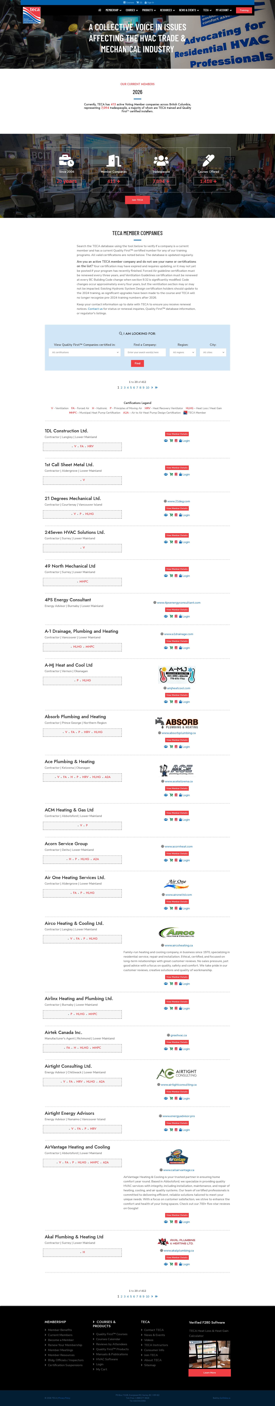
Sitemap (150, 1365)
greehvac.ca (179, 1035)
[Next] (152, 388)
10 (147, 388)
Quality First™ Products (112, 1349)
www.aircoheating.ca (179, 945)
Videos (148, 1340)
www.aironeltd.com (178, 895)
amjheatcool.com (178, 688)
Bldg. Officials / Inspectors (65, 1360)
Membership (112, 10)
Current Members (59, 1335)
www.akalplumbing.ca (179, 1251)
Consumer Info (154, 1350)
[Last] (156, 388)
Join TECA (137, 200)
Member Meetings (60, 1350)
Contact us (95, 309)
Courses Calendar (107, 1339)
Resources (166, 10)
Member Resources (61, 1355)
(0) (140, 2)
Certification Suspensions (65, 1365)
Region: (183, 345)
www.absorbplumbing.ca (179, 733)
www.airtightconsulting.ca (179, 1085)
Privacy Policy (64, 1398)
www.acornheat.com (179, 846)
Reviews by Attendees (111, 1344)
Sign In (150, 2)
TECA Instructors (156, 1345)
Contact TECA (154, 1330)
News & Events (187, 10)
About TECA (153, 1360)
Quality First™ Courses (111, 1334)
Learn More (210, 1372)
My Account (222, 10)
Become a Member (60, 1340)
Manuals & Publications (111, 1354)
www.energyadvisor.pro (179, 1116)
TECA (206, 10)
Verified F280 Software (207, 1322)
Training (244, 10)
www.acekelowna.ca (179, 781)
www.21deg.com (178, 501)
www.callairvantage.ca (178, 1170)
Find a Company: (145, 345)
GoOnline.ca (225, 1398)
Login (186, 441)
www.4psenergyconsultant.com (179, 603)
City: (213, 345)
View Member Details (176, 434)
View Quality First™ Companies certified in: (84, 345)
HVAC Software (106, 1359)
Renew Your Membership (64, 1345)
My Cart (101, 1369)
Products (147, 10)
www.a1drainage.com (178, 634)
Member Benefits (59, 1330)
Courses (129, 2)
